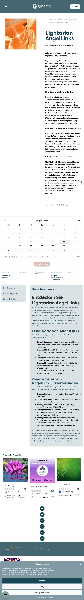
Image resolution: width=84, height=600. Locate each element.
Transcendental (69, 45)
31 (8, 250)
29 (64, 246)
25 (20, 246)
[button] (81, 564)
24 (9, 246)
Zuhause (52, 19)
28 (53, 246)
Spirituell (72, 19)
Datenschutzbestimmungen (42, 549)
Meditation (62, 19)
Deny (42, 587)
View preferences (42, 593)
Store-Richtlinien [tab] (10, 299)
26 (31, 246)
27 (42, 246)
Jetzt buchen (42, 264)
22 (64, 242)
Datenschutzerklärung (39, 597)
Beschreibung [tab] (9, 288)
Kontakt (50, 597)
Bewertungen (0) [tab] (10, 293)
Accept (42, 581)
